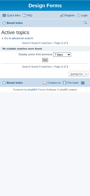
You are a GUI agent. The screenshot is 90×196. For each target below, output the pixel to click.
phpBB (32, 89)
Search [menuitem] (86, 23)
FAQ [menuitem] (29, 15)
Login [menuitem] (84, 15)
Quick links (13, 15)
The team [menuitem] (72, 82)
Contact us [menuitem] (54, 82)
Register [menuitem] (69, 15)
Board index (15, 22)
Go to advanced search (18, 38)
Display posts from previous (35, 54)
